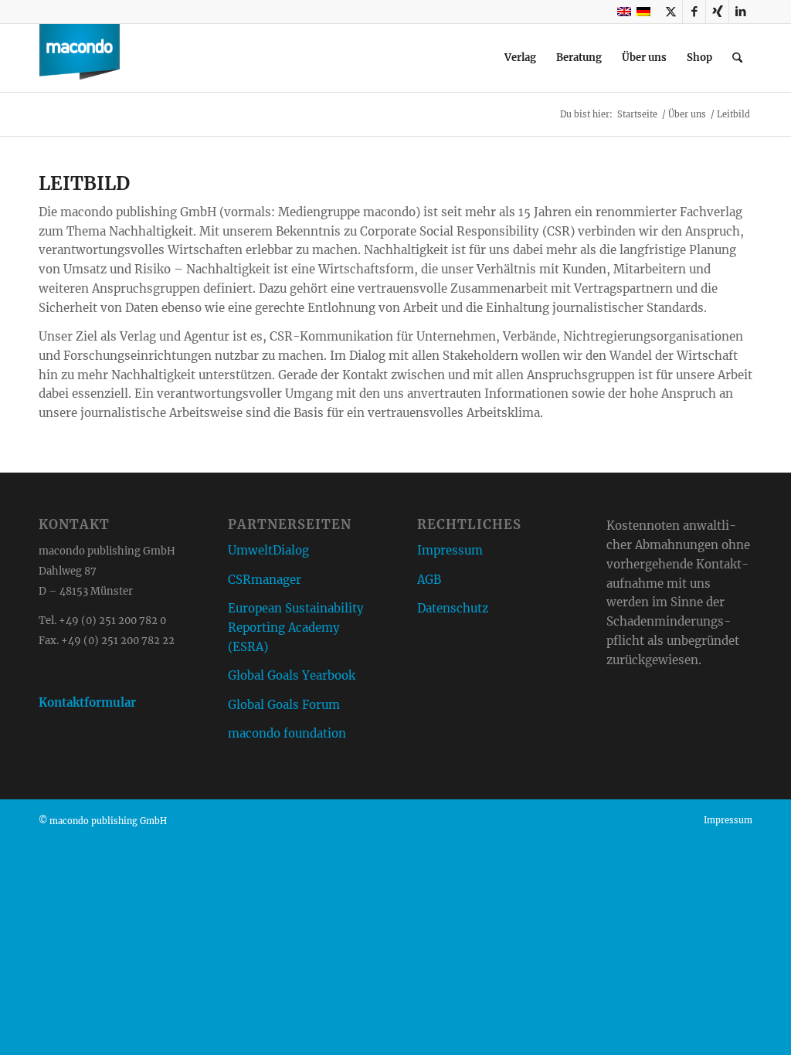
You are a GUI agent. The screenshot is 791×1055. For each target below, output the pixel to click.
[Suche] (737, 58)
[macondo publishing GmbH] (80, 58)
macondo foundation (287, 733)
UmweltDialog (268, 550)
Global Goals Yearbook (291, 675)
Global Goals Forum (284, 704)
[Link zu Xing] (717, 11)
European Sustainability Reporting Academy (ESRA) (296, 627)
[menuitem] (520, 58)
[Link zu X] (671, 11)
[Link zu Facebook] (694, 11)
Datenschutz (452, 608)
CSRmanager (264, 579)
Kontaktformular (87, 702)
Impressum (450, 550)
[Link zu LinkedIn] (740, 11)
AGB (429, 579)
